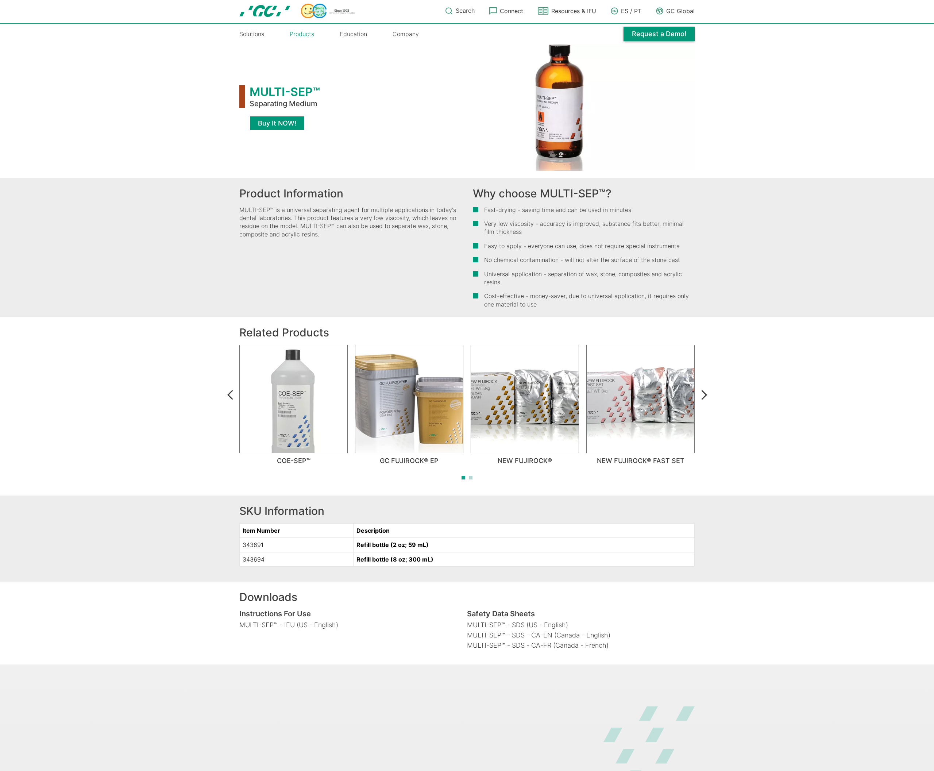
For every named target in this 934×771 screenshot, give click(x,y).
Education (353, 34)
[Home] (297, 11)
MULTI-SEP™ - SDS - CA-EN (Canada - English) (538, 635)
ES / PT (631, 11)
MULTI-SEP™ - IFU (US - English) (288, 625)
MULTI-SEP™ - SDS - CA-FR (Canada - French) (538, 645)
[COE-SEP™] (293, 399)
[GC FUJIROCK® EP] (409, 399)
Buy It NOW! (277, 123)
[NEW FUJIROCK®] (525, 399)
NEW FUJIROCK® (525, 460)
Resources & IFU (573, 11)
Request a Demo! (659, 34)
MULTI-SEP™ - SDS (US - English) (517, 625)
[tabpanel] (293, 405)
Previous (230, 394)
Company (406, 34)
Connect (511, 11)
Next (703, 394)
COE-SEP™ (293, 460)
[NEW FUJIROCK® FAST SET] (640, 399)
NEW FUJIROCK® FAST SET (640, 460)
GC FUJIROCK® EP (409, 460)
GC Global (680, 11)
